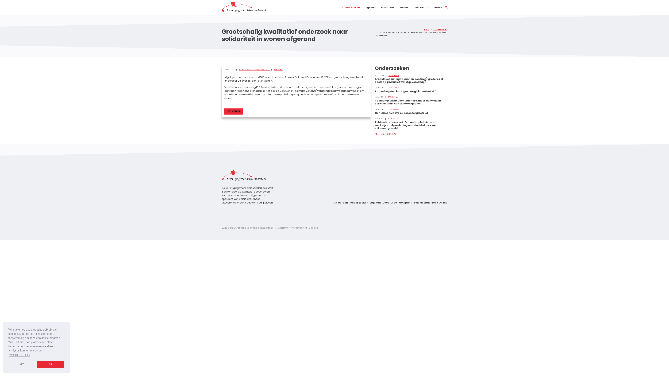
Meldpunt (405, 202)
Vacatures (388, 7)
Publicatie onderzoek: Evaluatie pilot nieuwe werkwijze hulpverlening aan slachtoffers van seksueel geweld (406, 125)
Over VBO (419, 7)
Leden (404, 7)
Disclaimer (284, 227)
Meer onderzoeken (385, 133)
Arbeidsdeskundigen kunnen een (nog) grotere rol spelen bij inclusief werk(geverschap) (409, 80)
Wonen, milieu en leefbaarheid (254, 69)
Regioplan (394, 75)
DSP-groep (393, 87)
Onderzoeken (351, 7)
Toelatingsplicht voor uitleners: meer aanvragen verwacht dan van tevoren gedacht (408, 102)
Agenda (370, 7)
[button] (427, 7)
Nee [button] (22, 364)
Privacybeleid (299, 227)
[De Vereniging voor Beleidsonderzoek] (244, 7)
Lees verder (234, 111)
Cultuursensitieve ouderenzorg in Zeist (401, 113)
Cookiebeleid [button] (19, 355)
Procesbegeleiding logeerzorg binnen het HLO (406, 91)
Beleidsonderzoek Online (430, 202)
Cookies (313, 227)
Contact (437, 7)
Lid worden (340, 202)
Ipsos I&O (278, 69)
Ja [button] (50, 364)
